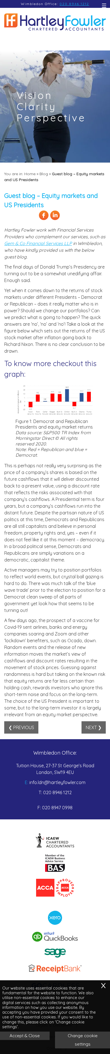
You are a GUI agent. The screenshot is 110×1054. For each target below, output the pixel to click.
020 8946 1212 (74, 4)
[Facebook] (43, 219)
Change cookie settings (83, 1040)
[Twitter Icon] (66, 219)
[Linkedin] (55, 219)
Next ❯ (94, 727)
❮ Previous (21, 727)
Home (30, 173)
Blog (43, 173)
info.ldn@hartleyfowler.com (57, 782)
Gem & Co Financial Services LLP (38, 243)
